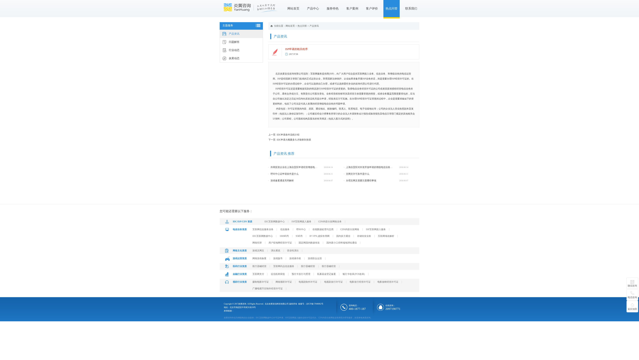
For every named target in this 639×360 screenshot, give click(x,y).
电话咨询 (632, 297)
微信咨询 (632, 285)
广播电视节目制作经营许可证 (267, 288)
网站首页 (293, 8)
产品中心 (313, 8)
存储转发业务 (364, 236)
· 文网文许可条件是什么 (356, 174)
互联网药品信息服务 (283, 266)
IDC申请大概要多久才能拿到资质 (294, 139)
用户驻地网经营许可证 (280, 243)
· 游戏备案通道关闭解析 (281, 180)
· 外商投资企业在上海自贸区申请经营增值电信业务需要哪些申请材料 (293, 167)
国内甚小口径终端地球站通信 (341, 243)
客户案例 (352, 8)
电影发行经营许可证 (360, 282)
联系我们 (411, 8)
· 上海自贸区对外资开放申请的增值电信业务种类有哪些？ (369, 167)
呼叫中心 (301, 229)
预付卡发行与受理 (301, 274)
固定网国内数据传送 (309, 243)
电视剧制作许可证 (308, 282)
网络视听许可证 (284, 282)
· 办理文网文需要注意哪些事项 (360, 180)
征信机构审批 (278, 274)
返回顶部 (632, 309)
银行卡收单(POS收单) (354, 274)
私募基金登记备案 (326, 274)
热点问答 (392, 8)
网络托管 (257, 243)
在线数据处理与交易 (323, 229)
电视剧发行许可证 (333, 282)
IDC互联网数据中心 (274, 221)
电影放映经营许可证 (387, 282)
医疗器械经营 (259, 266)
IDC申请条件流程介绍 (288, 135)
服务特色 (333, 8)
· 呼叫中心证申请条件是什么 (283, 174)
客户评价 (372, 8)
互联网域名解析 (386, 236)
